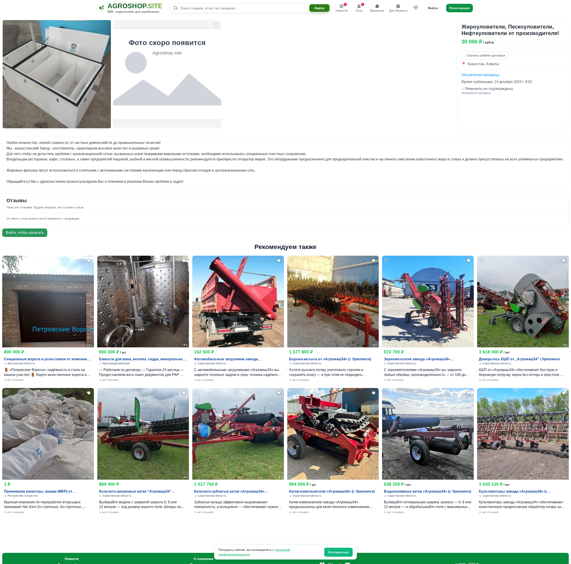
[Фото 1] (89, 345)
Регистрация (459, 8)
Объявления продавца (480, 75)
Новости (342, 10)
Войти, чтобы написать (25, 232)
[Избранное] (416, 8)
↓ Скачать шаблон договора (485, 55)
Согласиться (338, 552)
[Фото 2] (91, 345)
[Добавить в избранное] (89, 260)
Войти (433, 8)
